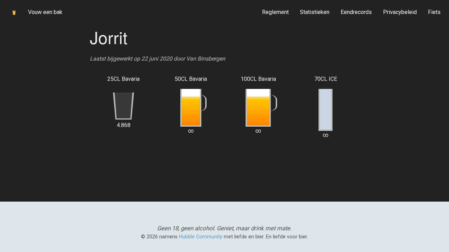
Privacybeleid (400, 12)
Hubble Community (200, 237)
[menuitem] (275, 12)
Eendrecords (356, 12)
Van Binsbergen (205, 58)
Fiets (434, 12)
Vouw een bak (45, 12)
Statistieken (314, 12)
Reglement (275, 12)
